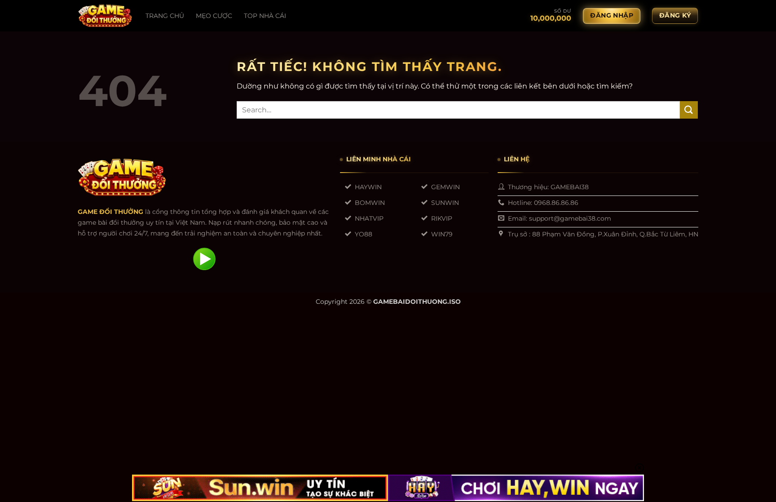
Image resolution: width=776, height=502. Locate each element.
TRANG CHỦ (165, 16)
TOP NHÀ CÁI (265, 16)
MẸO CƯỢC (214, 16)
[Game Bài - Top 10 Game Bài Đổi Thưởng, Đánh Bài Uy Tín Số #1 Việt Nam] (105, 15)
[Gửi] (689, 110)
